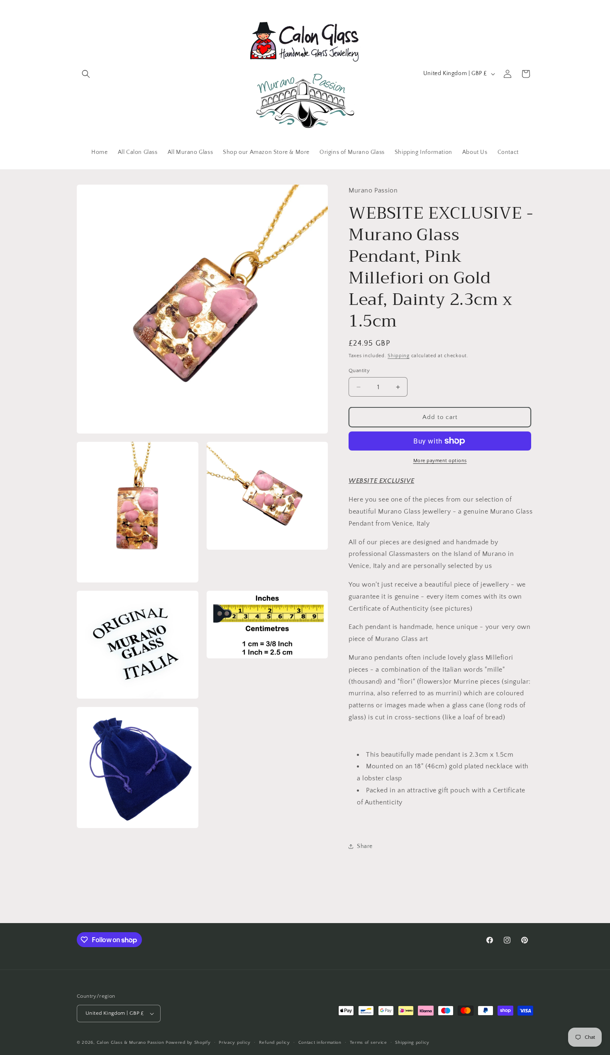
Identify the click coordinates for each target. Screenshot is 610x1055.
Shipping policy (412, 1042)
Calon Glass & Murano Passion (130, 1042)
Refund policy (274, 1042)
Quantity (359, 370)
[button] (86, 74)
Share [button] (365, 846)
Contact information (320, 1042)
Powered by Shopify (188, 1042)
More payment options (440, 460)
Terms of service (368, 1042)
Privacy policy (235, 1042)
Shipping (399, 355)
